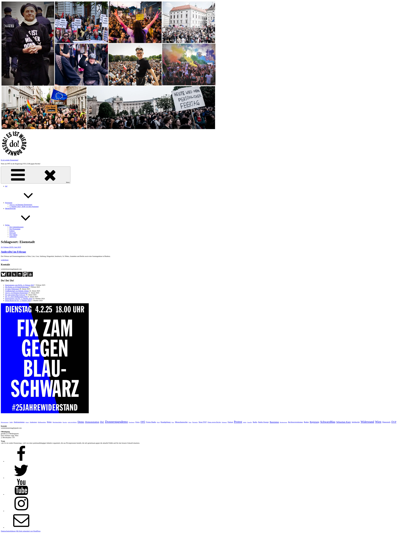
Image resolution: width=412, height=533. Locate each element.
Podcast (230, 422)
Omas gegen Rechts (214, 422)
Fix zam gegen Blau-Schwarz (15, 295)
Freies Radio (151, 422)
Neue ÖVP (203, 422)
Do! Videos (13, 235)
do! (6, 186)
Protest (238, 421)
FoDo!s (12, 231)
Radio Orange (263, 422)
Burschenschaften (57, 422)
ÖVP (393, 422)
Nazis (190, 422)
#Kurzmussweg (4, 422)
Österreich (386, 422)
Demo (81, 421)
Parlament (224, 422)
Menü (68, 182)
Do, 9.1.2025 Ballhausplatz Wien (16, 297)
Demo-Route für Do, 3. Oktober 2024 (18, 300)
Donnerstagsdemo (116, 421)
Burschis (65, 422)
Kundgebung (166, 422)
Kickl (158, 422)
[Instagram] (21, 511)
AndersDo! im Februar (13, 251)
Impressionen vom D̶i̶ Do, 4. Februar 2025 (19, 285)
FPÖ (143, 421)
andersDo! (13, 237)
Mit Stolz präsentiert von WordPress (28, 531)
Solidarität (356, 422)
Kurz (173, 422)
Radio (255, 422)
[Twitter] (21, 478)
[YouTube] (21, 494)
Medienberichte (10, 208)
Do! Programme (14, 229)
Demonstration (92, 422)
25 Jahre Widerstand (12, 289)
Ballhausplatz (42, 422)
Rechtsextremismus (295, 422)
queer (244, 422)
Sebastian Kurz (343, 422)
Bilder (49, 422)
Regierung (314, 422)
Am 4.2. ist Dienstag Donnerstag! (20, 205)
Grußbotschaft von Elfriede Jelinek (17, 291)
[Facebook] (21, 461)
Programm (8, 203)
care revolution (72, 422)
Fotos (137, 422)
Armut (27, 422)
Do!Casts (12, 233)
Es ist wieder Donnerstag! (9, 160)
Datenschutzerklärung (8, 531)
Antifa (11, 422)
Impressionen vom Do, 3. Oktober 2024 (18, 299)
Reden (306, 422)
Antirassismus (19, 422)
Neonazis (195, 422)
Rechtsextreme (283, 422)
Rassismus (274, 422)
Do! (102, 421)
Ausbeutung (33, 422)
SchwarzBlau (327, 421)
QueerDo (249, 422)
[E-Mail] (21, 527)
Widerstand (367, 421)
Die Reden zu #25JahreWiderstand (17, 287)
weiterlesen (4, 260)
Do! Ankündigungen (16, 227)
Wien (378, 421)
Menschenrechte (181, 422)
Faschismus (131, 422)
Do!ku (7, 225)
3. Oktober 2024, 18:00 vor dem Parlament (24, 206)
